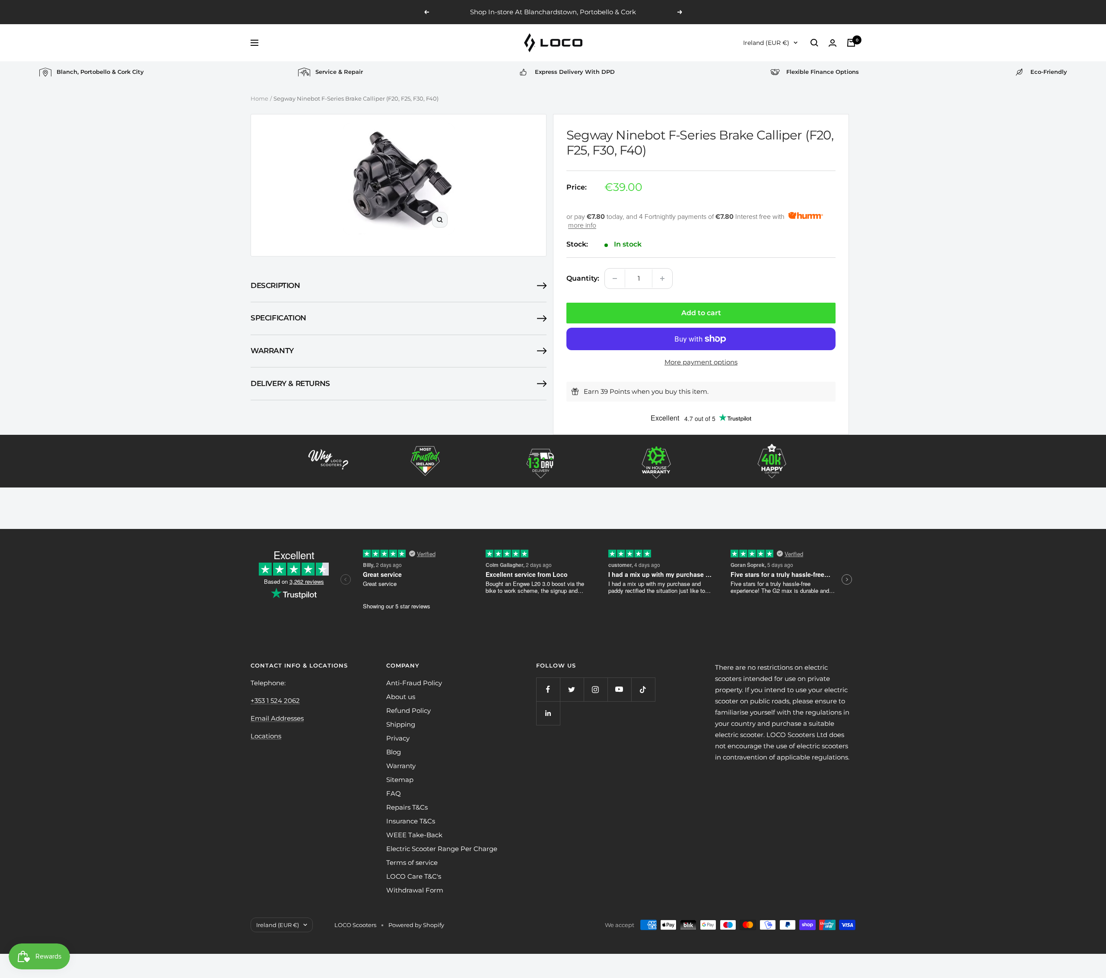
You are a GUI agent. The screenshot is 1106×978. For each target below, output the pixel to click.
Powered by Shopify (416, 924)
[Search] (814, 43)
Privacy (398, 738)
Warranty (272, 350)
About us (400, 697)
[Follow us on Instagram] (595, 689)
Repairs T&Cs (407, 807)
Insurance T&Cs (410, 821)
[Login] (832, 43)
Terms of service (412, 862)
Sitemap (399, 779)
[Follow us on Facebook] (548, 689)
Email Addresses (277, 718)
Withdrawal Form (414, 890)
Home (259, 98)
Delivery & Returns (290, 383)
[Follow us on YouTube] (619, 689)
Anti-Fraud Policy (414, 683)
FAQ (393, 793)
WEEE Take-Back (414, 835)
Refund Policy (408, 710)
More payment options (700, 362)
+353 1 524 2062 (275, 700)
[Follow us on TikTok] (643, 689)
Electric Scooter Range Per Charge (441, 849)
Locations (266, 736)
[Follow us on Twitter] (572, 689)
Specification (278, 317)
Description (275, 285)
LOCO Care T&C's (413, 876)
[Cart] (851, 43)
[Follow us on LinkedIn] (548, 713)
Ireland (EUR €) (766, 43)
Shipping (400, 724)
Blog (393, 752)
